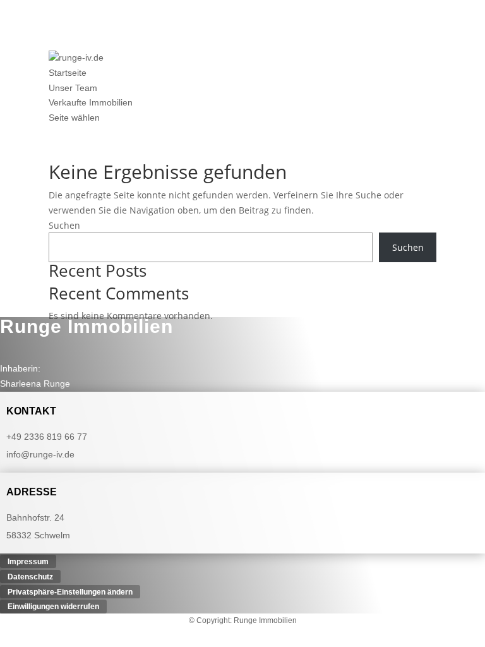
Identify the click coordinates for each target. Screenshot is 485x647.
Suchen (64, 225)
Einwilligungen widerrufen (53, 606)
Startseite (68, 73)
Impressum (28, 561)
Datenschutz (30, 576)
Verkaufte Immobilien (91, 102)
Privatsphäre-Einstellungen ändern (70, 591)
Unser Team (73, 88)
